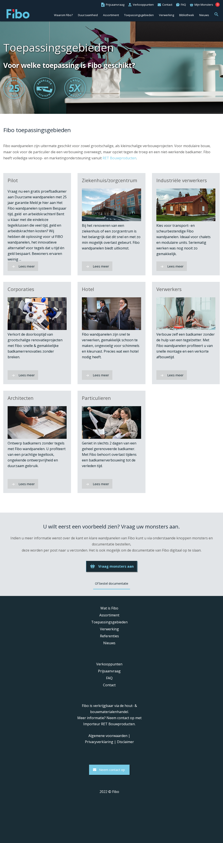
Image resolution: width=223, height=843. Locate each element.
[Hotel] (111, 328)
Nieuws (204, 15)
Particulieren (96, 398)
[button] (216, 14)
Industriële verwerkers (181, 180)
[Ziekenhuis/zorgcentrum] (111, 219)
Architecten (21, 398)
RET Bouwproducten (119, 158)
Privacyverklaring (99, 741)
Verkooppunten (109, 664)
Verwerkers (169, 289)
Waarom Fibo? (63, 15)
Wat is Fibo (109, 608)
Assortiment (111, 15)
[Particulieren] (111, 437)
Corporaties (21, 289)
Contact (109, 685)
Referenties (109, 636)
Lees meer (27, 266)
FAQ (109, 678)
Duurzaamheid (88, 15)
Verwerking (166, 15)
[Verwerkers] (185, 328)
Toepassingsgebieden (139, 15)
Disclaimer (125, 741)
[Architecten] (37, 437)
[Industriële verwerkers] (185, 219)
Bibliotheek (186, 15)
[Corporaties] (37, 328)
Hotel (88, 289)
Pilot (13, 180)
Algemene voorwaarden (107, 735)
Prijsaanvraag (109, 671)
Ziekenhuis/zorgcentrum (109, 180)
